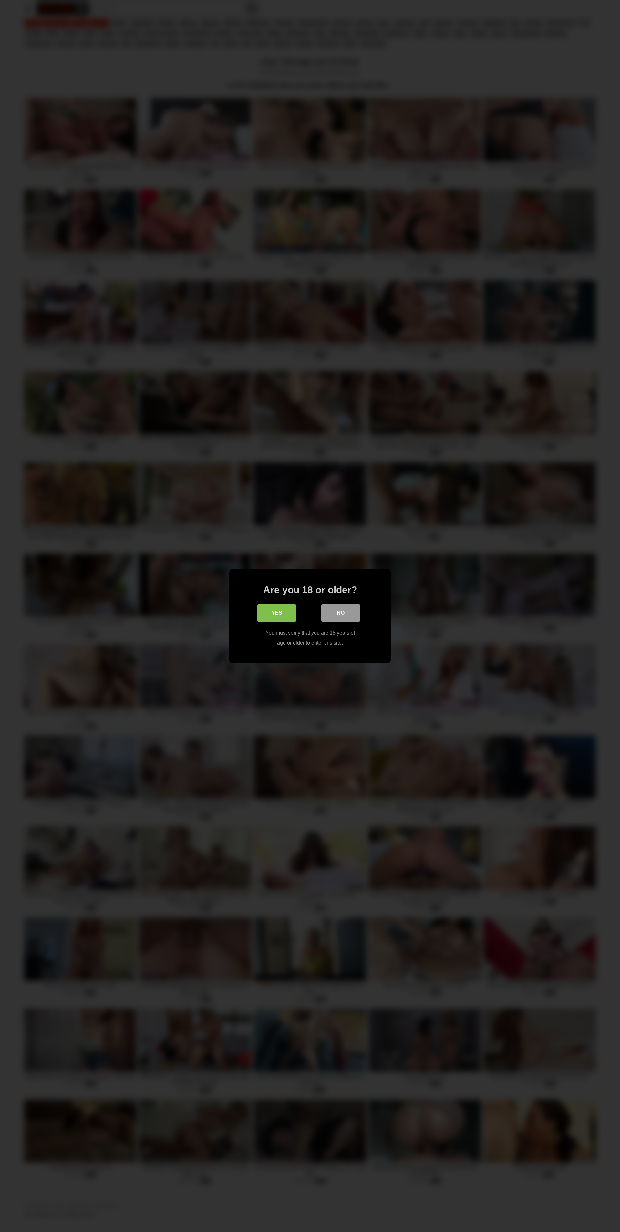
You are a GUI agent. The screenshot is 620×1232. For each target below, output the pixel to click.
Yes (277, 613)
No (341, 613)
